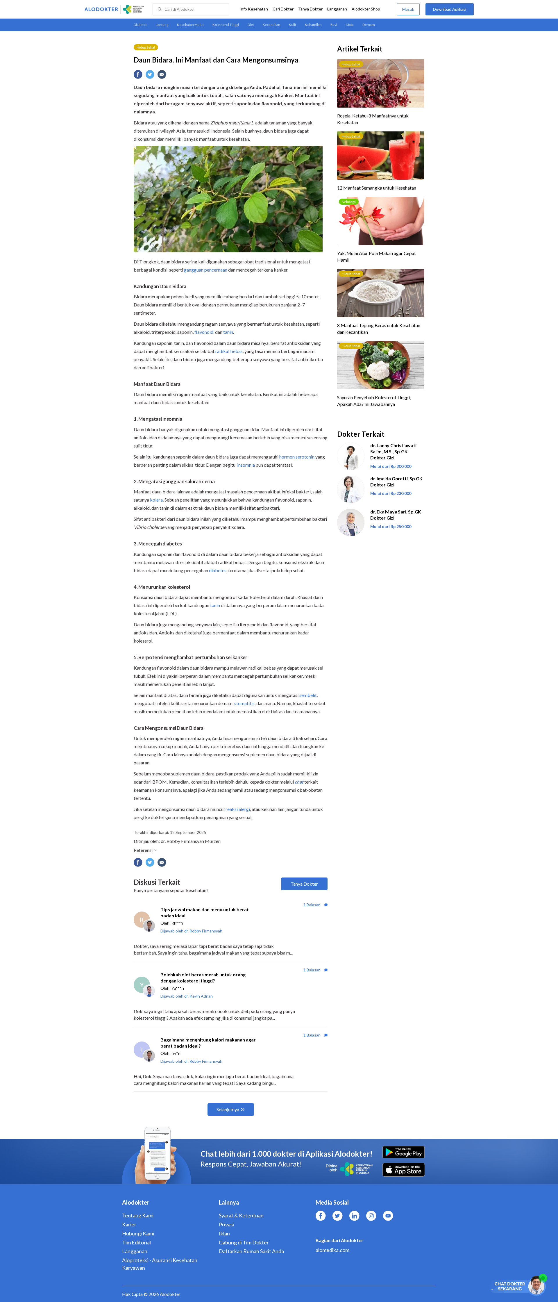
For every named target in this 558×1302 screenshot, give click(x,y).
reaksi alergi (238, 809)
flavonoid (203, 332)
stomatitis (244, 703)
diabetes (217, 570)
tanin (228, 332)
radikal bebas (229, 351)
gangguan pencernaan (205, 269)
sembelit (308, 695)
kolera (156, 499)
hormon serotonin (296, 456)
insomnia (246, 465)
